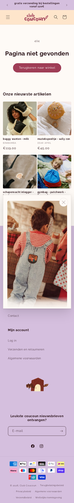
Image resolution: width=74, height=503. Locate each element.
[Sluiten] (63, 202)
